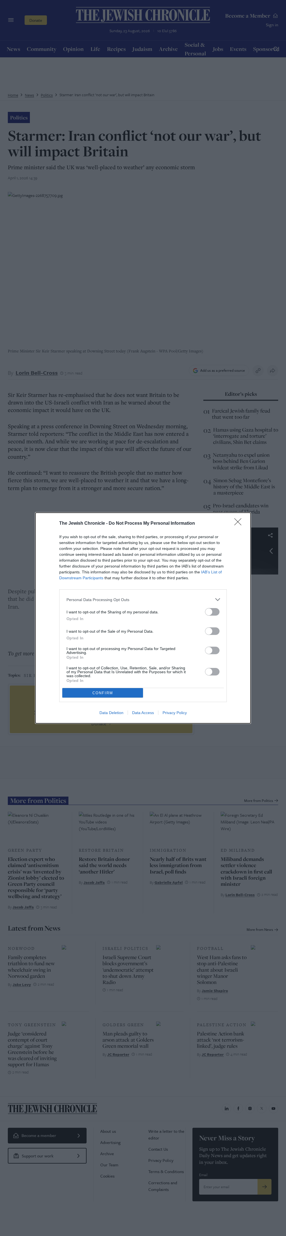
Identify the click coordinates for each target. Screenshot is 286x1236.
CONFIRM (102, 693)
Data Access (143, 712)
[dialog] (143, 618)
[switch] (212, 612)
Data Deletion (111, 712)
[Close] (239, 523)
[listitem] (143, 599)
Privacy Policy (175, 712)
